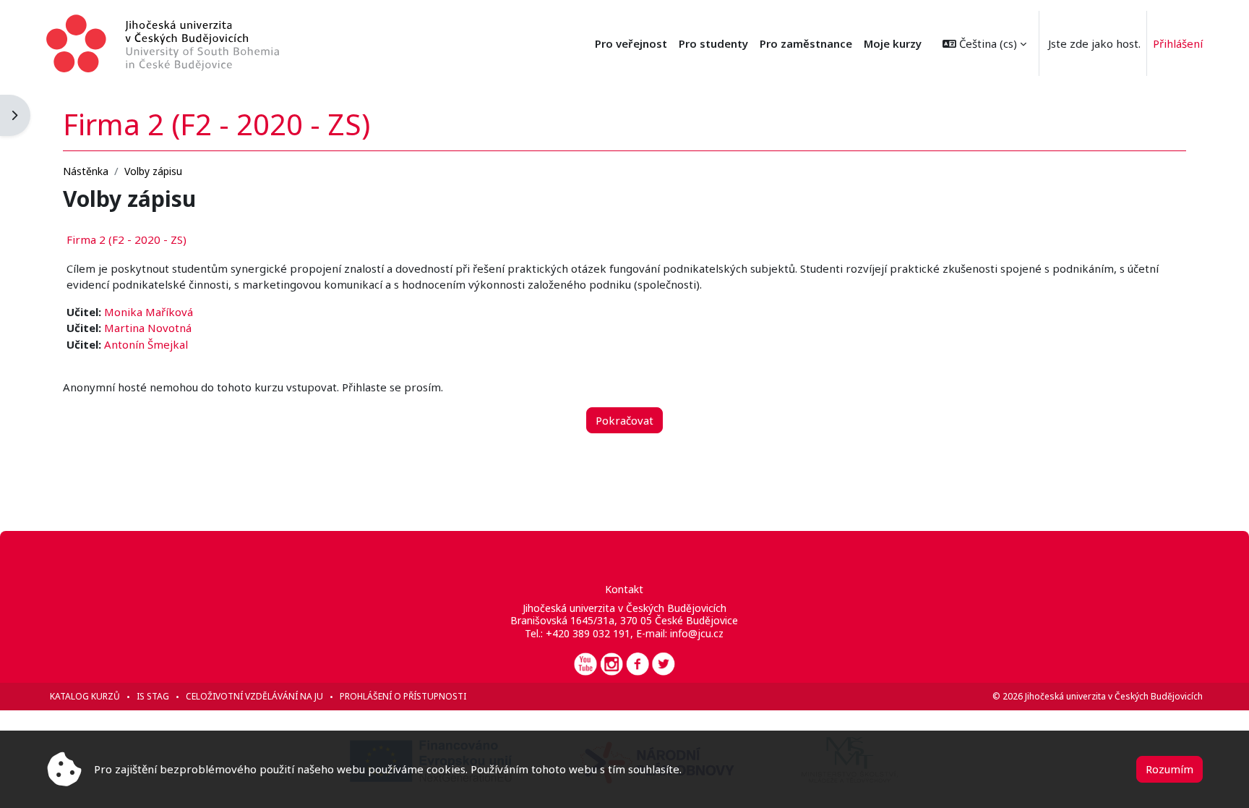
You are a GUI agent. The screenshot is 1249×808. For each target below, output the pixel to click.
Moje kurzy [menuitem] (893, 43)
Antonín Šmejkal (146, 344)
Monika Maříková (148, 312)
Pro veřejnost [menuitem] (631, 43)
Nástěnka (85, 171)
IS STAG (153, 696)
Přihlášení (1178, 43)
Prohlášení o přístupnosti (403, 696)
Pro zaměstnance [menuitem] (806, 43)
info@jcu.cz (697, 633)
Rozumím (1169, 769)
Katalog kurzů (85, 696)
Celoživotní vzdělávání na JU (254, 696)
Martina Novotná (148, 327)
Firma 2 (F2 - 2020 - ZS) (126, 239)
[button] (984, 43)
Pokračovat (624, 420)
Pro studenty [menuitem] (713, 43)
